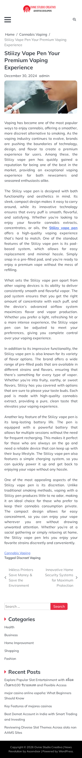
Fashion (10, 658)
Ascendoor (33, 751)
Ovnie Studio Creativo (48, 747)
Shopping (11, 651)
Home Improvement (19, 643)
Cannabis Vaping (17, 553)
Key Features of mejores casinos (28, 706)
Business (11, 635)
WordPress (66, 751)
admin (44, 76)
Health (9, 627)
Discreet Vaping (28, 558)
